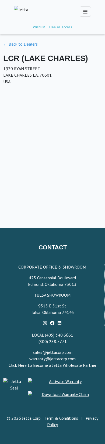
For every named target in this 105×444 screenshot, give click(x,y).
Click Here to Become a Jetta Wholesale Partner (52, 365)
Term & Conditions (61, 418)
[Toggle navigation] (85, 11)
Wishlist (39, 27)
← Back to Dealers (20, 44)
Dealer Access (60, 27)
